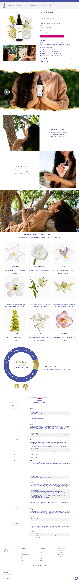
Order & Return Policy (61, 548)
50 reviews (39, 400)
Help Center (42, 552)
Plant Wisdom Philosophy (25, 554)
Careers (22, 560)
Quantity (41, 30)
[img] (11, 408)
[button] (10, 5)
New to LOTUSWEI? (43, 550)
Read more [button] (32, 431)
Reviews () (11, 405)
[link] (14, 253)
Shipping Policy (60, 550)
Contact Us (41, 558)
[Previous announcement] (3, 1)
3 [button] (39, 537)
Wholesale (23, 556)
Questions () (17, 405)
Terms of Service (61, 554)
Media (22, 558)
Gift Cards (41, 560)
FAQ (40, 554)
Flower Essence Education (25, 552)
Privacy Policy (60, 552)
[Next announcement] (76, 1)
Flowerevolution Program (25, 550)
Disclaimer (60, 556)
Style (41, 25)
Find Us (41, 556)
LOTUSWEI (7, 578)
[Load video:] (39, 89)
